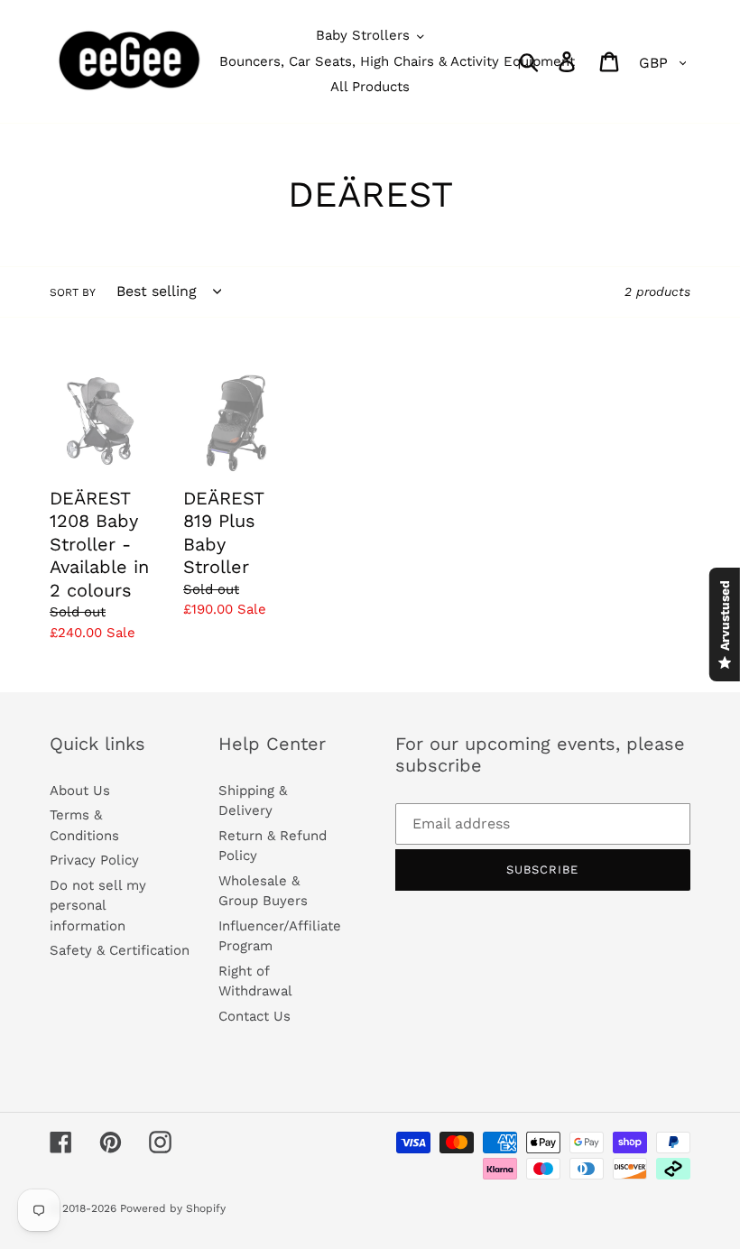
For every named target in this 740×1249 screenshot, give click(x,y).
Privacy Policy (94, 860)
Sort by (73, 292)
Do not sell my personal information (98, 905)
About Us (80, 790)
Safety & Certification (120, 950)
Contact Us (254, 1016)
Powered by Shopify (173, 1208)
